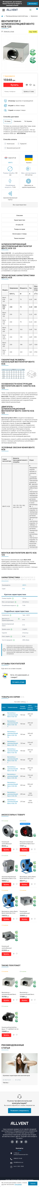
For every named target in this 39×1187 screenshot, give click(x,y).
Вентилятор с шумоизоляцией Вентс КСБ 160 (12, 768)
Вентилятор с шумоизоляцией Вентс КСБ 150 (12, 750)
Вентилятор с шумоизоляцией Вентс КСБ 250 (12, 794)
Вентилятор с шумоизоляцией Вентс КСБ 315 (12, 801)
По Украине (28, 121)
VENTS (10, 162)
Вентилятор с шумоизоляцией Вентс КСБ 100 (12, 714)
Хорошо (32, 1183)
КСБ (23, 588)
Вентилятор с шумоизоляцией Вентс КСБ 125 (12, 743)
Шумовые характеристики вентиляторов (16, 1075)
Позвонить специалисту (19, 1111)
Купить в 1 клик (29, 91)
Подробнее (18, 1184)
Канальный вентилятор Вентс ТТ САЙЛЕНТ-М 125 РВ (10, 1029)
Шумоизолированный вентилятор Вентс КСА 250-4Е (9, 878)
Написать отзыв (9, 31)
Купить (6, 850)
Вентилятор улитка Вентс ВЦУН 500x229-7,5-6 (10, 912)
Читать (5, 1083)
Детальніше (32, 3)
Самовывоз (17, 121)
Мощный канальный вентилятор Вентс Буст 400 (27, 843)
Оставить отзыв (18, 682)
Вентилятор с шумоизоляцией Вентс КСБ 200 (12, 776)
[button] (3, 10)
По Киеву (8, 121)
